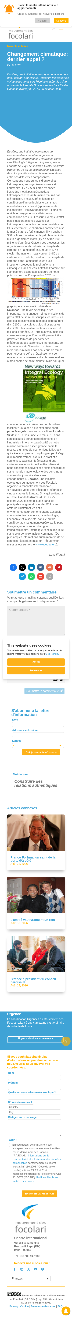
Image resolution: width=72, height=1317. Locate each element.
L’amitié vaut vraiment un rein (32, 920)
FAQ (60, 1306)
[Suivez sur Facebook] (14, 1269)
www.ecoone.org (45, 544)
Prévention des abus (43, 1306)
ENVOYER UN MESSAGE (39, 1193)
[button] (66, 1041)
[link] (13, 567)
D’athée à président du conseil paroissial (33, 980)
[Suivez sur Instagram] (21, 1269)
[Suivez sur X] (28, 1269)
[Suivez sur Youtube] (35, 1269)
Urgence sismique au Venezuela (35, 1038)
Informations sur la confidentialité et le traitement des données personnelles (37, 1159)
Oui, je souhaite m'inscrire (41, 752)
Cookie (24, 1306)
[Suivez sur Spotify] (42, 1269)
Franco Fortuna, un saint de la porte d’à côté (32, 859)
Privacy (13, 1306)
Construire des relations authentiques (35, 783)
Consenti (61, 20)
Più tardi (42, 20)
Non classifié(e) (17, 46)
